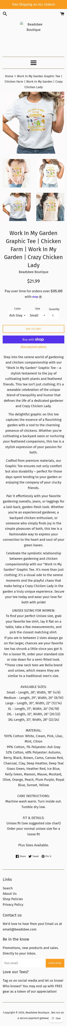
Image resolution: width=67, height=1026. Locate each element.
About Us (10, 894)
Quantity (54, 309)
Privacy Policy (13, 904)
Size (37, 308)
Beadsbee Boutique (38, 1012)
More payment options (33, 346)
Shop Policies (13, 899)
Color (17, 308)
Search (8, 888)
